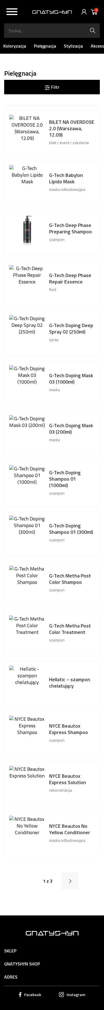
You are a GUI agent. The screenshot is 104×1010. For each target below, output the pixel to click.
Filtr (54, 87)
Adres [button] (10, 977)
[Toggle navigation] (11, 12)
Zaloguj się (83, 12)
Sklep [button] (10, 950)
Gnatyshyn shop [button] (22, 963)
